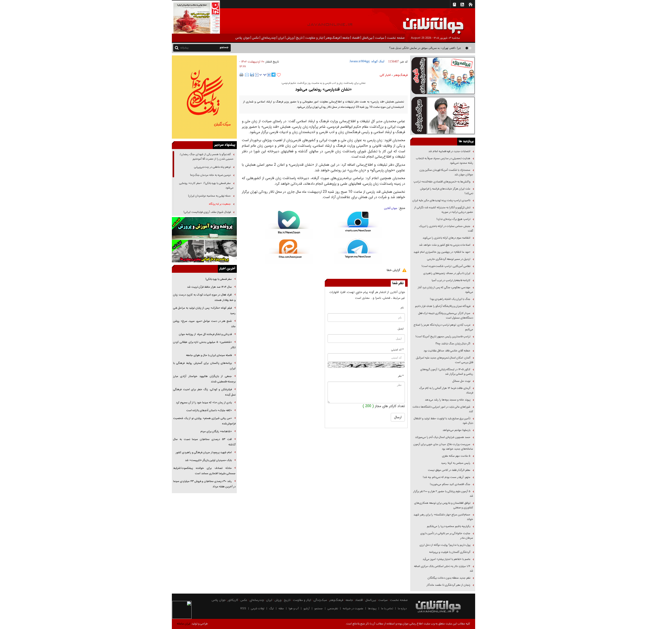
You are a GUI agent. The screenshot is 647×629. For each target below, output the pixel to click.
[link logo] (590, 22)
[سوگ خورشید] (442, 115)
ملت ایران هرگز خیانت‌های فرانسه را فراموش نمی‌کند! (446, 191)
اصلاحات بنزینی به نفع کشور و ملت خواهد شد (444, 245)
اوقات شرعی (257, 608)
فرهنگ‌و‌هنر (401, 75)
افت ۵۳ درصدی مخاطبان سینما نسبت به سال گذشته (204, 442)
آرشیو (307, 608)
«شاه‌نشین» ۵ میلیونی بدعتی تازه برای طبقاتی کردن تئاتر (204, 345)
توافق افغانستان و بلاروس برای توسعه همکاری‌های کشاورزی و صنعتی (443, 505)
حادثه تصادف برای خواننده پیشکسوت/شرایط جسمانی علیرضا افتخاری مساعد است (204, 471)
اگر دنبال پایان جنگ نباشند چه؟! (452, 344)
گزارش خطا (393, 270)
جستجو (318, 608)
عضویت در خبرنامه (353, 608)
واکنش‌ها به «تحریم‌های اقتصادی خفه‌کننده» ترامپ (441, 182)
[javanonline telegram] (273, 75)
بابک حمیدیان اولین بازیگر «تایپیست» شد (208, 460)
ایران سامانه (183, 624)
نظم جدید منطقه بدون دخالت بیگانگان (449, 578)
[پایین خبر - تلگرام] (358, 251)
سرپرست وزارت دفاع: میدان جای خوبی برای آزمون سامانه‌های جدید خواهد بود (443, 446)
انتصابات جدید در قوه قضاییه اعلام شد (449, 151)
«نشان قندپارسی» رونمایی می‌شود (323, 89)
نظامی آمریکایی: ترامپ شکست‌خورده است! (446, 266)
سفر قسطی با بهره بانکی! (218, 279)
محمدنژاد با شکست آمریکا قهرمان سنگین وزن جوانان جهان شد (446, 172)
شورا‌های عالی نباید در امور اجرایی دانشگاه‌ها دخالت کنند (442, 409)
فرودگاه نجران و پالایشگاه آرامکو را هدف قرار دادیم (442, 306)
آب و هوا (294, 608)
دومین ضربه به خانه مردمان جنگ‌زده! (210, 175)
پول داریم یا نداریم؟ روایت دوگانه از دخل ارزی (445, 545)
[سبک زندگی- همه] (204, 97)
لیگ (271, 608)
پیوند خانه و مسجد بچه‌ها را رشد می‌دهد (447, 400)
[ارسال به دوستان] (247, 75)
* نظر (401, 376)
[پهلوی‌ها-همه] (204, 251)
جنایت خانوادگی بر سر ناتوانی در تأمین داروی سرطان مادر (446, 535)
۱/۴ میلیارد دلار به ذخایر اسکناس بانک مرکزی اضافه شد (443, 568)
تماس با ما (387, 608)
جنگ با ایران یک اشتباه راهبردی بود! (450, 299)
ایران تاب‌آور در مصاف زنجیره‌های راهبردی (446, 273)
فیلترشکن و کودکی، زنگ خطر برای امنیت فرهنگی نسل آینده (204, 392)
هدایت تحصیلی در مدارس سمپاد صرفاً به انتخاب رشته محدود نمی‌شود (444, 160)
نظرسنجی (333, 608)
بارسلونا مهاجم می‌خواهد (456, 430)
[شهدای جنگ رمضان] (442, 75)
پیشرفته (184, 48)
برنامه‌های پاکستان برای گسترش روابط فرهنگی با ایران (204, 366)
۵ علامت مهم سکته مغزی (456, 456)
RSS (243, 608)
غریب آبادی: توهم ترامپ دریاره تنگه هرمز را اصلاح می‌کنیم (443, 327)
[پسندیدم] (279, 75)
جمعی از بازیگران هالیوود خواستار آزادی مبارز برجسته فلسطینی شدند (204, 379)
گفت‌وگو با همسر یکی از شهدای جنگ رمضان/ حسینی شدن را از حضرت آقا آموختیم (207, 156)
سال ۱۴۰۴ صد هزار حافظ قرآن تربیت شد (209, 287)
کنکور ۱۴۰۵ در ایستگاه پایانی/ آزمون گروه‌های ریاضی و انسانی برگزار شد (446, 371)
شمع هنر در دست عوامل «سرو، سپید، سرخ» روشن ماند (204, 324)
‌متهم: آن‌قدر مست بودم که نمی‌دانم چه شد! (446, 477)
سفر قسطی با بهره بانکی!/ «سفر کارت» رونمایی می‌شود (206, 185)
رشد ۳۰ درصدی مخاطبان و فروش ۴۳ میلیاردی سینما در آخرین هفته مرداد (204, 484)
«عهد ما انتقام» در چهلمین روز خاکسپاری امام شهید (441, 252)
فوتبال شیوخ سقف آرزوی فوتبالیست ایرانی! (207, 212)
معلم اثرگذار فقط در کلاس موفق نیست (449, 470)
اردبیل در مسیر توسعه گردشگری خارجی (448, 259)
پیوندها (372, 608)
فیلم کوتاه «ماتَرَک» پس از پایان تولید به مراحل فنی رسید (204, 311)
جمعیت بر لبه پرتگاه (219, 204)
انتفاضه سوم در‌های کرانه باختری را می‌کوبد (446, 238)
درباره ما (402, 608)
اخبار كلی (385, 75)
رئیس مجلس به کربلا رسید (455, 463)
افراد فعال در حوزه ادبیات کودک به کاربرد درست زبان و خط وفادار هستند (204, 297)
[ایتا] (289, 251)
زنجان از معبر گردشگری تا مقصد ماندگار (448, 585)
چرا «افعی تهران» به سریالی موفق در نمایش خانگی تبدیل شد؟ (425, 47)
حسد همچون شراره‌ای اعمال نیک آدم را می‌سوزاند (442, 437)
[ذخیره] (252, 74)
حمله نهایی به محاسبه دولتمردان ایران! (209, 196)
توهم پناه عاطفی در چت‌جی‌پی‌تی (212, 167)
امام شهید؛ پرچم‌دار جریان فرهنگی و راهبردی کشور (203, 452)
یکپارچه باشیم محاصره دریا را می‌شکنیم (448, 526)
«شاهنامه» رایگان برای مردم (216, 431)
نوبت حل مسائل (461, 381)
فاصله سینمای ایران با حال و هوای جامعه (208, 355)
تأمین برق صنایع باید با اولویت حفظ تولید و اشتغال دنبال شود (443, 420)
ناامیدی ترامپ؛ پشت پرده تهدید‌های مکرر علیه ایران (441, 200)
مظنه (281, 608)
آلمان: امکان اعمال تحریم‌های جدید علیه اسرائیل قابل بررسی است (444, 360)
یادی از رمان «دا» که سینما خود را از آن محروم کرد (204, 403)
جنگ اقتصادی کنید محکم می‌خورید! (450, 484)
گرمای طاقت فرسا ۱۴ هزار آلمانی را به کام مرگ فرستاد (446, 390)
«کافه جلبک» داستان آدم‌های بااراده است (209, 410)
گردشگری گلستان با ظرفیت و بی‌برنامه (449, 552)
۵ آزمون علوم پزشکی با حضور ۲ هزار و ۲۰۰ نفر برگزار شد (443, 493)
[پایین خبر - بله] (289, 225)
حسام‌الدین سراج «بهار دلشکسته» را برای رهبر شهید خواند (443, 517)
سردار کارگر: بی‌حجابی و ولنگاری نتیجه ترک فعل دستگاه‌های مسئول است (445, 315)
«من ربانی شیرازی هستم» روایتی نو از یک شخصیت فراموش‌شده (204, 421)
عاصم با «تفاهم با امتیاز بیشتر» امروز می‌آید (446, 559)
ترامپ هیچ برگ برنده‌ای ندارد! (453, 219)
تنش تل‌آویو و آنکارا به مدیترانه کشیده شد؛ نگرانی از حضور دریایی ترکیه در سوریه (443, 209)
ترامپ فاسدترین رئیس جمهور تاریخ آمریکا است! (442, 336)
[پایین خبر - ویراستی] (358, 224)
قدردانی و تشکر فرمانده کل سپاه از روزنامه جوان (205, 334)
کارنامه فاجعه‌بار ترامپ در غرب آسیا (451, 280)
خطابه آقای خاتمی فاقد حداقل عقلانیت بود (447, 351)
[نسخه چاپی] (241, 75)
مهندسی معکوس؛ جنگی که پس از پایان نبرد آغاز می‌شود (445, 289)
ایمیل (401, 329)
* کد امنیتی (397, 350)
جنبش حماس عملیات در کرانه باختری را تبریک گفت (446, 228)
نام (402, 308)
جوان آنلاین (390, 208)
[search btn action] (176, 47)
